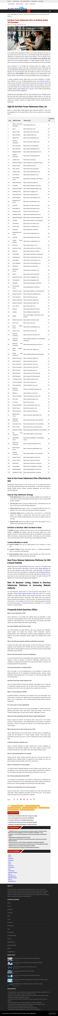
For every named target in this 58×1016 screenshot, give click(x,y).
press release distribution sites (23, 566)
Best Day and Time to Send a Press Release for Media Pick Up (26, 958)
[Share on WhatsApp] (27, 799)
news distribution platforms (43, 572)
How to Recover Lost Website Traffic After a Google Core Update (22, 815)
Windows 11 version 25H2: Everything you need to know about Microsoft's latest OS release (27, 835)
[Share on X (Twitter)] (17, 799)
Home (8, 14)
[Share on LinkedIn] (24, 799)
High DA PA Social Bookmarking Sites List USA (19, 837)
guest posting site (22, 88)
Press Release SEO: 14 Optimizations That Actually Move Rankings (27, 962)
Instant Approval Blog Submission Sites (32, 805)
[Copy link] (34, 799)
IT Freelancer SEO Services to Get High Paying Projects (21, 820)
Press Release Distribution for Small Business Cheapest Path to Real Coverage (30, 979)
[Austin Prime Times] (17, 8)
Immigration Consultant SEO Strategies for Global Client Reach (22, 824)
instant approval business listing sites (28, 593)
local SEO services (44, 81)
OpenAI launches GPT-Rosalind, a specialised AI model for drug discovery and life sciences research (27, 840)
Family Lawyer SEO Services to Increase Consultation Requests (22, 822)
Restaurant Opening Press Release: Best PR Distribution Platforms (24, 847)
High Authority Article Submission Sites (30, 807)
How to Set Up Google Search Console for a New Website (21, 818)
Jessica (18, 24)
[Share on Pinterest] (21, 799)
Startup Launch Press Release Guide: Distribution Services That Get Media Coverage (28, 844)
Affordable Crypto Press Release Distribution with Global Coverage (27, 983)
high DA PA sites (16, 70)
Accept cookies (52, 1013)
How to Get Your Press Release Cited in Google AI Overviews (26, 975)
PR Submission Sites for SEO (13, 809)
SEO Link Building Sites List (44, 807)
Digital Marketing (15, 14)
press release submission (41, 568)
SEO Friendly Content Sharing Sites (14, 807)
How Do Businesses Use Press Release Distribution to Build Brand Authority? (26, 842)
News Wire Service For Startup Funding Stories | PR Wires (22, 845)
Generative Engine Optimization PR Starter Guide (23, 971)
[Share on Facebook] (14, 799)
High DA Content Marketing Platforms (27, 809)
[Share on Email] (30, 799)
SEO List (21, 14)
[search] (50, 11)
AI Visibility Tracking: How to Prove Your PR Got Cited (24, 967)
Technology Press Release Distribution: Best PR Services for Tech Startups (24, 1009)
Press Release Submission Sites (17, 805)
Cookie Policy (33, 1013)
